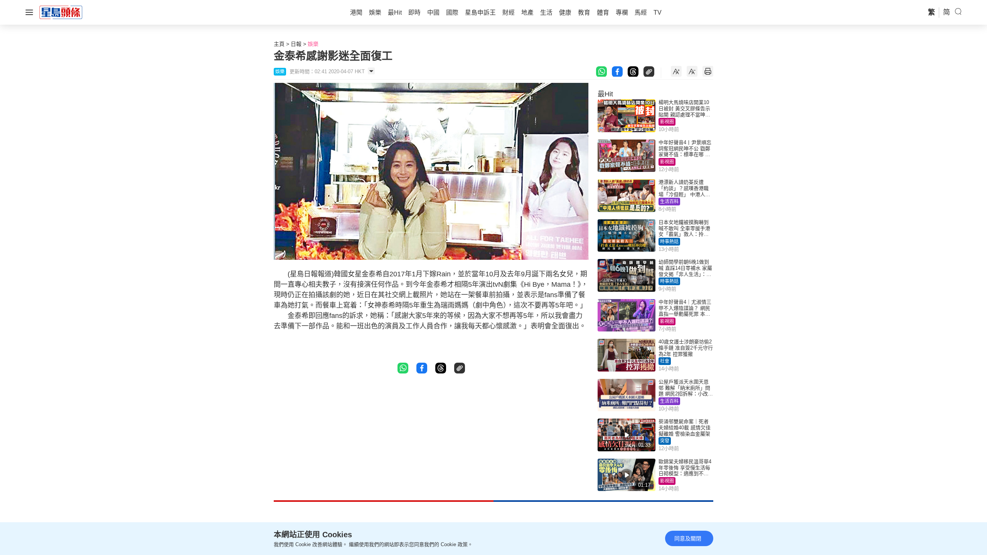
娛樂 (313, 44)
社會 (664, 361)
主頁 (279, 44)
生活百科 (669, 201)
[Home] (61, 12)
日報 (296, 44)
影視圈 (667, 121)
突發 (664, 441)
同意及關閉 (687, 538)
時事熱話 (669, 241)
